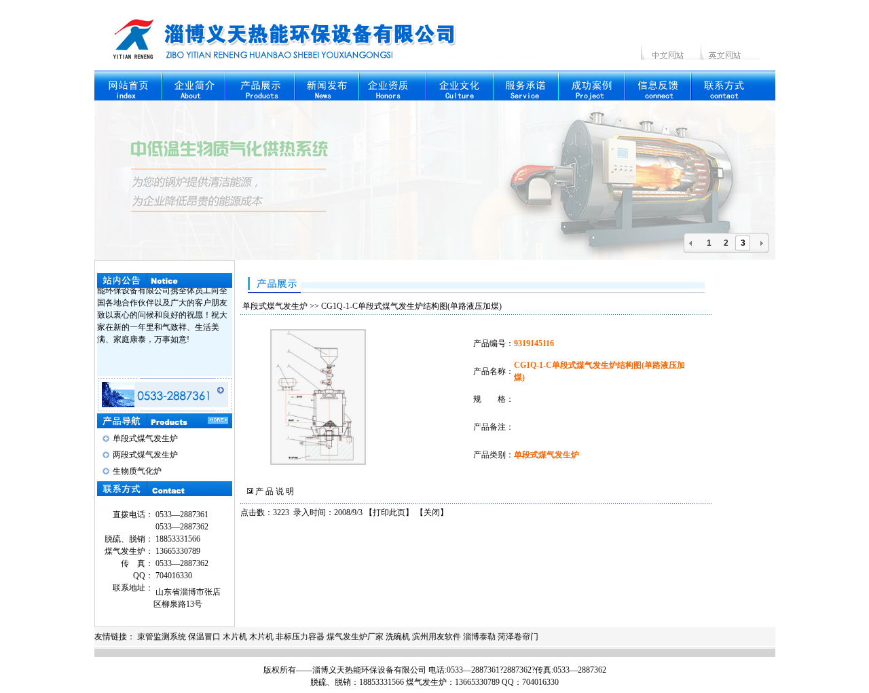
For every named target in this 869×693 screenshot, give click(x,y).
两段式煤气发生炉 (145, 455)
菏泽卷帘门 (518, 636)
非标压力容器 (300, 636)
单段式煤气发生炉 (145, 438)
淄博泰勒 (479, 636)
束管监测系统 (161, 636)
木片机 (235, 636)
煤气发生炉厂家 (355, 636)
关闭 (432, 512)
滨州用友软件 (436, 636)
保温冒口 (204, 636)
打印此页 (389, 512)
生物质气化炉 (137, 471)
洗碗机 (398, 636)
